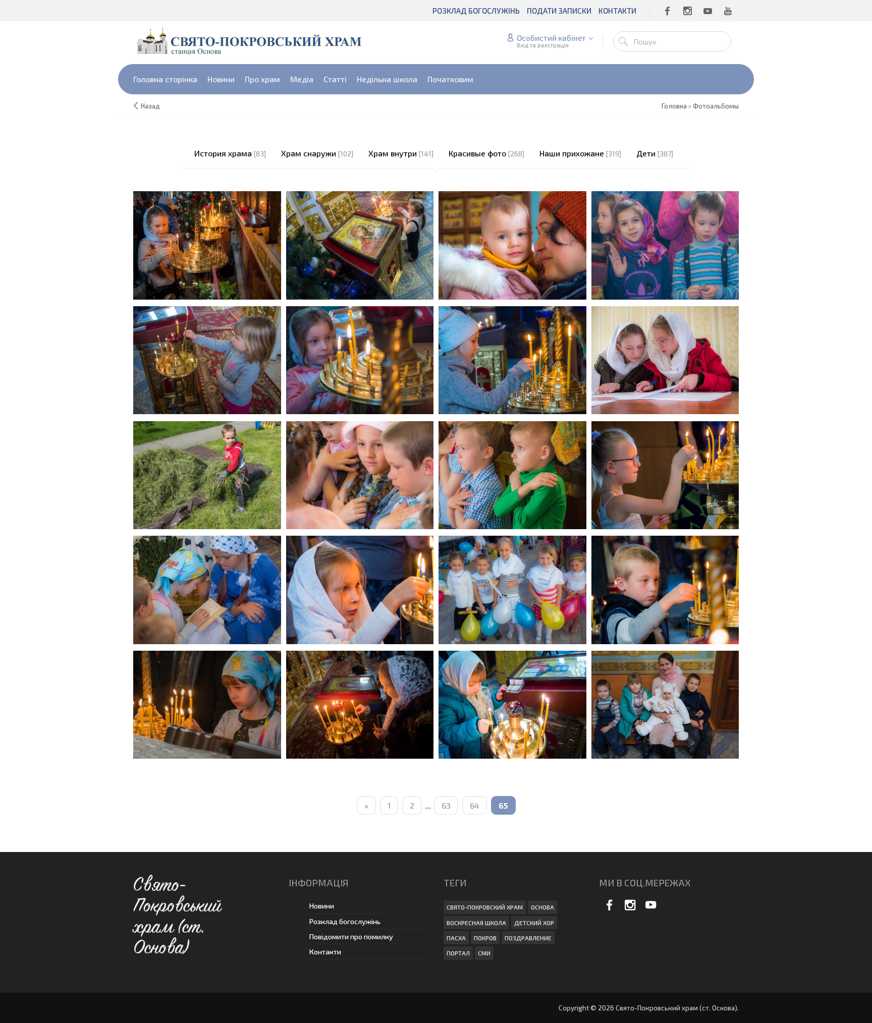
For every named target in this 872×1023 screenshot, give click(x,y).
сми (484, 952)
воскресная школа (476, 922)
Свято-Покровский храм (485, 907)
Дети (646, 153)
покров (485, 937)
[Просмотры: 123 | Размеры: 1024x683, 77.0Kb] (360, 474)
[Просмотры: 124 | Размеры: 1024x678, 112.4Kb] (360, 703)
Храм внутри (392, 153)
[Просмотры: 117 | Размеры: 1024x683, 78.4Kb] (360, 588)
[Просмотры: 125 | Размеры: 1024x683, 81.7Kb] (360, 359)
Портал (458, 952)
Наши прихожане (571, 153)
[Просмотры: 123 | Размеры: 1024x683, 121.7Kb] (207, 244)
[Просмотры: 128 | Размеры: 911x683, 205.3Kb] (207, 474)
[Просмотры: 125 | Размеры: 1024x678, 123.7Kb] (512, 703)
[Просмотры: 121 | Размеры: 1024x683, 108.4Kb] (512, 474)
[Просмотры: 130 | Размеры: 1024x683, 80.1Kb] (665, 588)
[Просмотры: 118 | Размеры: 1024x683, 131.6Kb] (207, 359)
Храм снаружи (308, 153)
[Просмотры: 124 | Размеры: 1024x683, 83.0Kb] (207, 703)
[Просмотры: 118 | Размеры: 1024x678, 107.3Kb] (665, 703)
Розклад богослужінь (344, 921)
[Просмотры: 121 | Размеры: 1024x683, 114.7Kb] (207, 588)
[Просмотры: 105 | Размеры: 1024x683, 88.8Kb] (665, 474)
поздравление (528, 937)
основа (542, 907)
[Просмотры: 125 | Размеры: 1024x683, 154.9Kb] (360, 244)
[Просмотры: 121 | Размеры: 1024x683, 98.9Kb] (665, 244)
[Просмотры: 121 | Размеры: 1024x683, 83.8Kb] (665, 359)
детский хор (534, 922)
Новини (321, 905)
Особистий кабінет (551, 37)
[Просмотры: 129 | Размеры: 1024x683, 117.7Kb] (512, 588)
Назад (150, 106)
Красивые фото (477, 153)
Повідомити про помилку (351, 936)
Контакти (325, 951)
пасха (456, 937)
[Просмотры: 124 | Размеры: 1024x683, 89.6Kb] (512, 244)
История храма (223, 153)
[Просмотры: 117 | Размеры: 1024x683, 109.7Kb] (512, 359)
